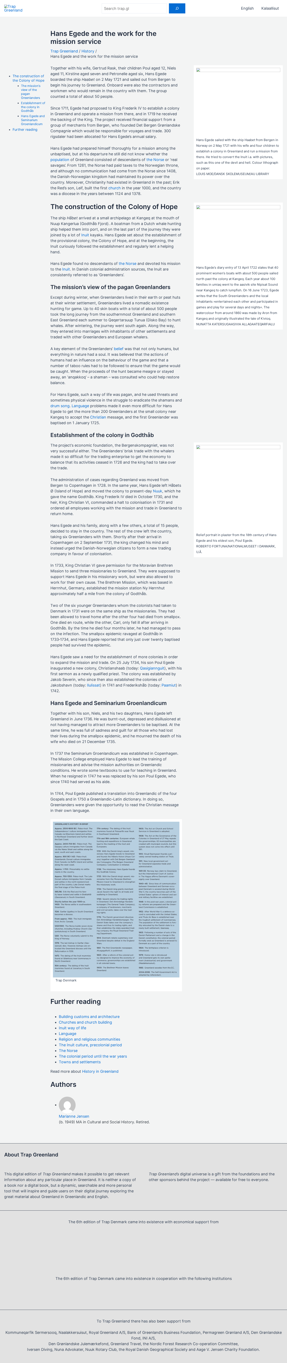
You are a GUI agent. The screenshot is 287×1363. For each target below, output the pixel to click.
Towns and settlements (80, 1062)
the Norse (155, 159)
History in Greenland (100, 1071)
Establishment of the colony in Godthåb (33, 107)
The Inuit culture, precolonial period (90, 1045)
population (59, 159)
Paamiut (169, 685)
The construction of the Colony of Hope (28, 78)
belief (119, 349)
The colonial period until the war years (93, 1056)
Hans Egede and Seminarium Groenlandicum (33, 120)
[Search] (177, 8)
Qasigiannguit (152, 668)
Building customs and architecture (89, 1016)
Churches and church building (85, 1022)
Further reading (25, 129)
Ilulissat (93, 685)
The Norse (68, 1050)
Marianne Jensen (74, 1116)
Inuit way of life (72, 1028)
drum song (60, 406)
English (247, 8)
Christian (98, 417)
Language (80, 406)
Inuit (85, 235)
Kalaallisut (270, 8)
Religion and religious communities (89, 1039)
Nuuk (157, 491)
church (114, 188)
